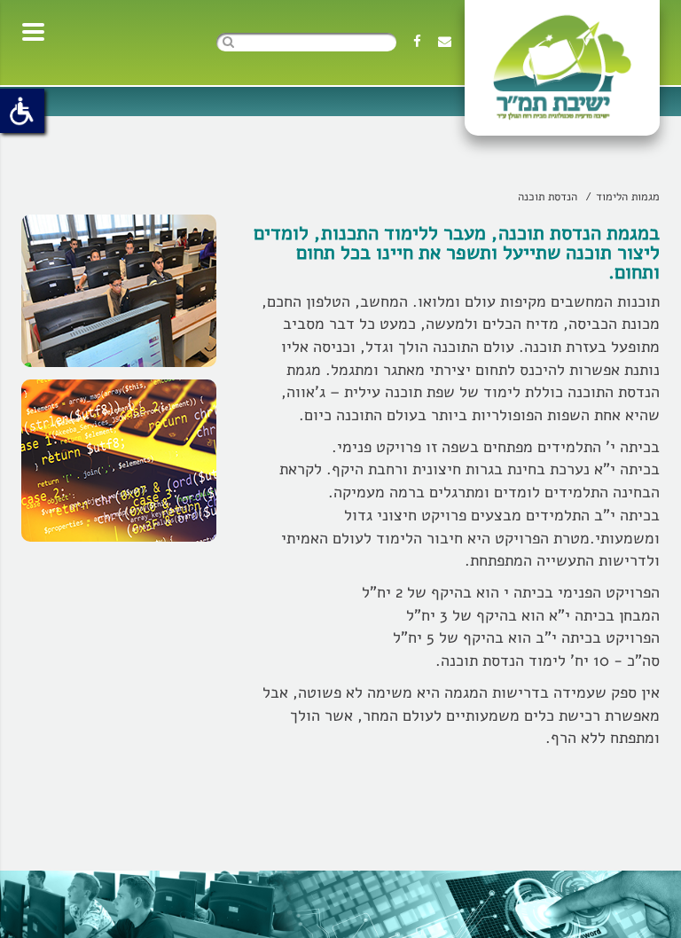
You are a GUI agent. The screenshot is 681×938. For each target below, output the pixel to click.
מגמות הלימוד (628, 197)
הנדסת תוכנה (547, 197)
